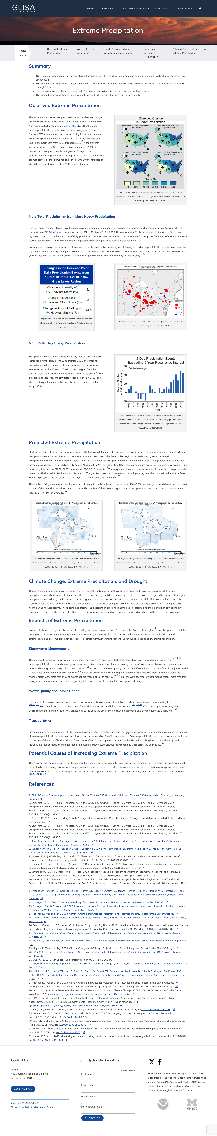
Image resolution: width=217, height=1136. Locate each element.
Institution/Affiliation (91, 1107)
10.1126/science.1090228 (155, 1009)
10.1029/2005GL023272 (72, 1024)
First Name (88, 1074)
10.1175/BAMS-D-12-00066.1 (50, 1040)
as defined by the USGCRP (71, 125)
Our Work (108, 8)
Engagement (162, 8)
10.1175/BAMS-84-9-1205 (71, 1017)
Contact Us (23, 1089)
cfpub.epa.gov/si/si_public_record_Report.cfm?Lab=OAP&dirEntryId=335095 (75, 1005)
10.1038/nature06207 (68, 1032)
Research (184, 8)
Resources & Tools (134, 8)
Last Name (88, 1085)
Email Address (89, 1096)
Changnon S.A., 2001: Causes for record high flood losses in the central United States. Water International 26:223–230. (98, 902)
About (90, 8)
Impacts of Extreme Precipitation (151, 53)
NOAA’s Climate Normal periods (62, 231)
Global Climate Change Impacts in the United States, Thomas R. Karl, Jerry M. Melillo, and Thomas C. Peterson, (92, 795)
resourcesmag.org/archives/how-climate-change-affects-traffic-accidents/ (88, 994)
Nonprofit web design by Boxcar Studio (32, 1107)
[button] (200, 8)
